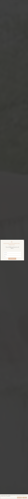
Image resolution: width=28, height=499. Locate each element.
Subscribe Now (12, 258)
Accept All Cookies (19, 497)
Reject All (25, 497)
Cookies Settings (3, 497)
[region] (14, 496)
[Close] (27, 495)
